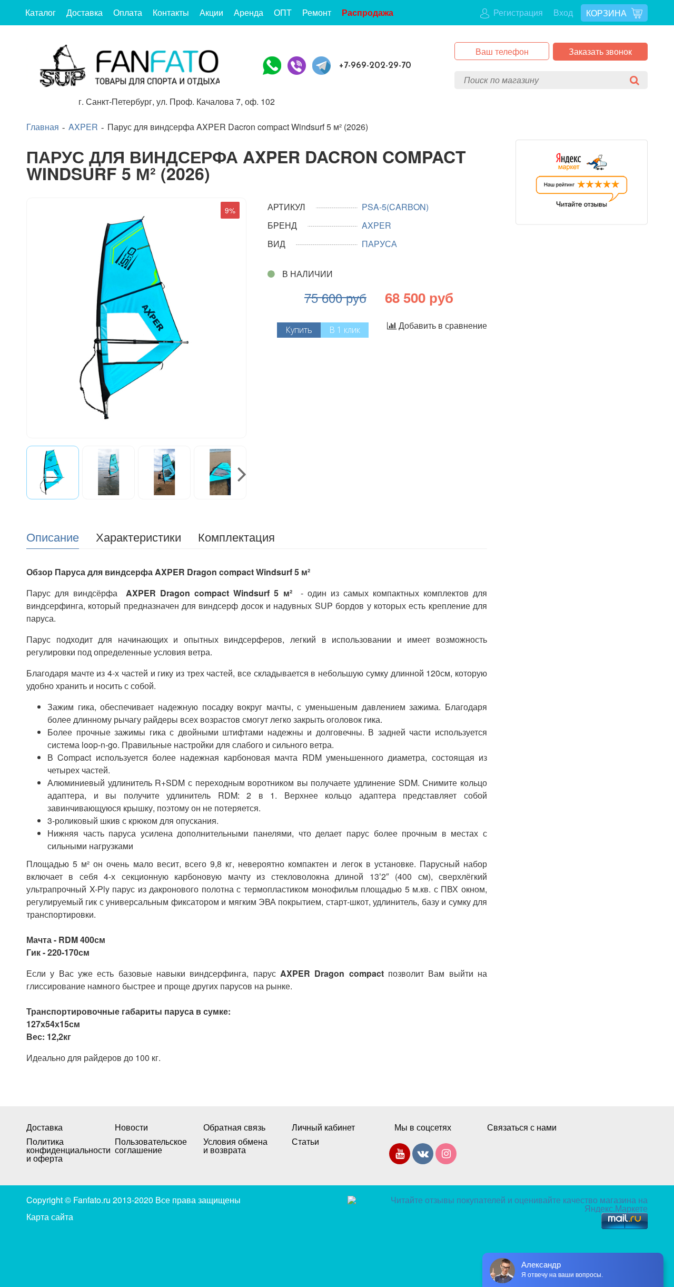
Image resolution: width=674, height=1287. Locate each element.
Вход (563, 12)
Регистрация (517, 12)
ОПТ (283, 12)
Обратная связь (234, 1127)
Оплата (127, 12)
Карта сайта (49, 1217)
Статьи (305, 1141)
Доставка (84, 12)
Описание (52, 536)
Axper (376, 225)
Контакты (171, 12)
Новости (131, 1127)
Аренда (248, 12)
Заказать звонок (600, 51)
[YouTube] (399, 1155)
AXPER (83, 127)
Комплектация (236, 536)
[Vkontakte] (422, 1155)
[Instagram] (446, 1155)
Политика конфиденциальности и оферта (60, 1150)
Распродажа (367, 12)
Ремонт (316, 12)
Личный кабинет (323, 1127)
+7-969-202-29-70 (375, 65)
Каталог (40, 12)
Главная (42, 127)
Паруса (379, 244)
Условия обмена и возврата (235, 1145)
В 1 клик (344, 330)
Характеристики (138, 536)
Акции (211, 12)
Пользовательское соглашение (148, 1145)
